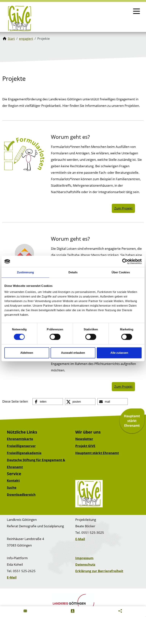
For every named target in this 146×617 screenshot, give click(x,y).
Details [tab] (73, 272)
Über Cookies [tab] (121, 272)
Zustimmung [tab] (25, 272)
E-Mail (80, 539)
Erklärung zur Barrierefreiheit (99, 571)
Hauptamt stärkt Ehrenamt (97, 453)
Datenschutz (85, 564)
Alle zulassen (119, 352)
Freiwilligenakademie (24, 453)
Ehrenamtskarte (20, 439)
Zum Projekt (123, 208)
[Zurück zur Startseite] (19, 18)
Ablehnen (26, 352)
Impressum (84, 558)
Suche (11, 487)
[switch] (55, 337)
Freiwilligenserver (21, 446)
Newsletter (84, 439)
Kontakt (13, 480)
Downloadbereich (21, 494)
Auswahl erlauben (73, 352)
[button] (48, 401)
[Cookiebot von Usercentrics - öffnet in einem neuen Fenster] (125, 261)
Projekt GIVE (85, 446)
